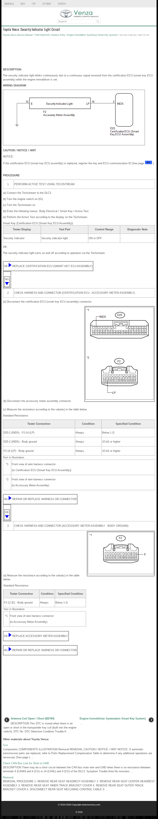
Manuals (9, 3)
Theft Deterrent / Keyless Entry (49, 35)
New (23, 3)
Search (62, 3)
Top (33, 3)
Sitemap (46, 3)
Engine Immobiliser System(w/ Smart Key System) (92, 35)
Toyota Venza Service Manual (18, 35)
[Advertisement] (79, 53)
